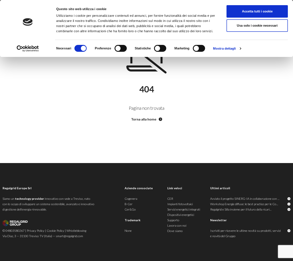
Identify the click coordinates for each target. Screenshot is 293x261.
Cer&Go (130, 209)
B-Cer (129, 204)
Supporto (173, 220)
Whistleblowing (76, 230)
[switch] (121, 48)
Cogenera (131, 198)
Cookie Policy (55, 230)
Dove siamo (175, 231)
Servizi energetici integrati (183, 209)
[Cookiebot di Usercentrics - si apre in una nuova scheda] (28, 48)
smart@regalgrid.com (69, 236)
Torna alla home (144, 119)
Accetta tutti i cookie (257, 11)
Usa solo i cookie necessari (257, 25)
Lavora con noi (176, 225)
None (128, 230)
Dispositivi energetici (180, 215)
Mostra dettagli (224, 48)
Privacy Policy (35, 230)
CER (170, 198)
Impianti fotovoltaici (180, 204)
